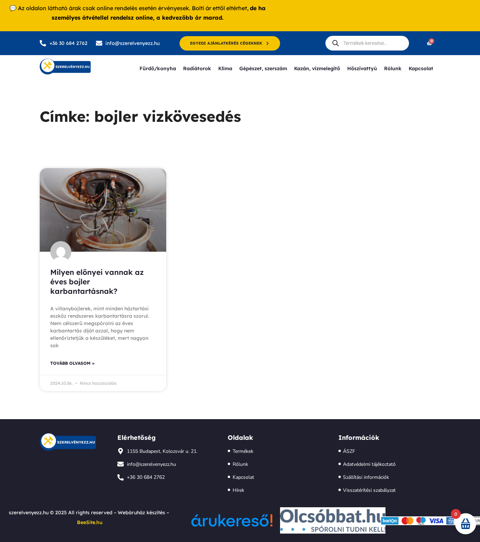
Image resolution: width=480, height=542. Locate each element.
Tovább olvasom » (72, 363)
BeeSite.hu (90, 522)
